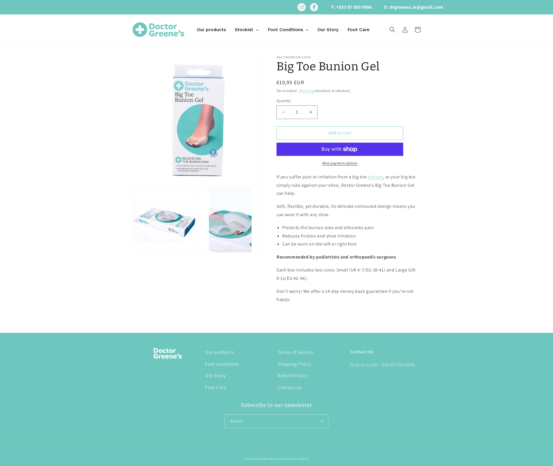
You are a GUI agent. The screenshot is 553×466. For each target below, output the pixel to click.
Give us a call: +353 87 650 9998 (382, 365)
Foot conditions (222, 364)
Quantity (283, 100)
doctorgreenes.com (268, 459)
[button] (392, 29)
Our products (219, 352)
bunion (375, 177)
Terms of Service (295, 352)
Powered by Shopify (295, 459)
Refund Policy (293, 375)
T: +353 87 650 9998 (351, 7)
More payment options (340, 163)
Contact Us (290, 387)
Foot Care (215, 387)
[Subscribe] (321, 421)
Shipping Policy (294, 364)
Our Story (215, 375)
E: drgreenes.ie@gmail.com (414, 7)
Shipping (306, 90)
